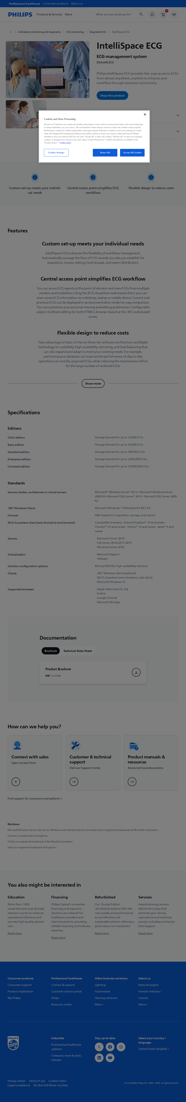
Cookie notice (65, 143)
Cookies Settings (56, 152)
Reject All (105, 152)
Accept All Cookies (132, 152)
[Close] (145, 114)
